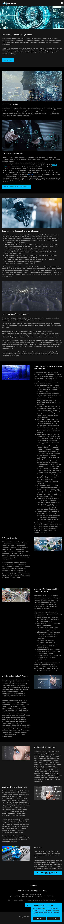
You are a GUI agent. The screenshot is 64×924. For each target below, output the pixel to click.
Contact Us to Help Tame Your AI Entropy (48, 873)
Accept (54, 918)
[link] (9, 3)
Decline (39, 918)
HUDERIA (30, 174)
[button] (61, 3)
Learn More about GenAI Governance (16, 187)
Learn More (8, 60)
